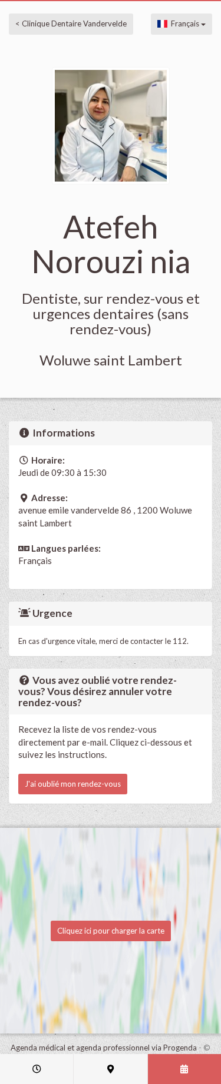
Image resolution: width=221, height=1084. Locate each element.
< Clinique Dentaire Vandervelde (71, 23)
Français (184, 23)
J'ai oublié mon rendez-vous (73, 783)
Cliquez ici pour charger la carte (110, 930)
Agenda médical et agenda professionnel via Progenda (104, 1047)
